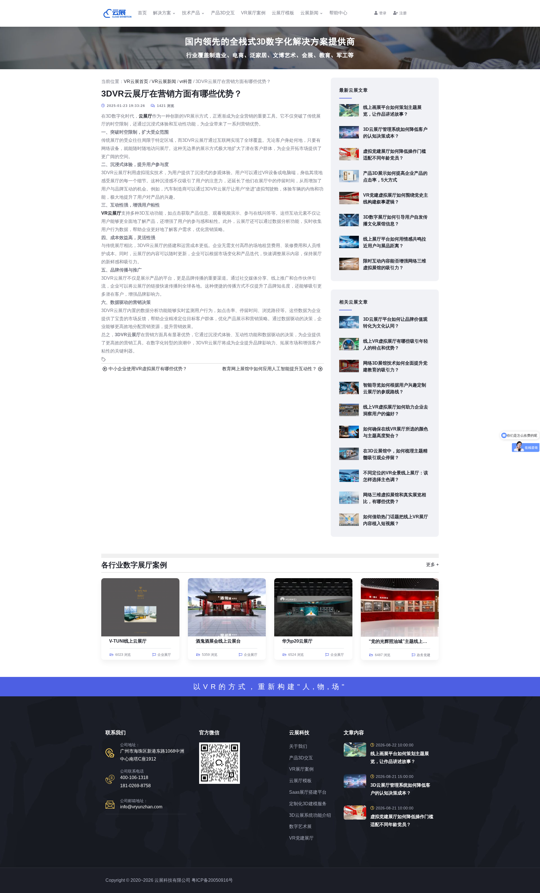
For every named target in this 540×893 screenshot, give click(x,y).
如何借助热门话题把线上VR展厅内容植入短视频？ (395, 520)
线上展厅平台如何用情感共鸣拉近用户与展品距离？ (394, 242)
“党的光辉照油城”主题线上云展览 (402, 641)
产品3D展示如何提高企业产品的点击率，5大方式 (395, 176)
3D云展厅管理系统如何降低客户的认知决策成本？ (395, 132)
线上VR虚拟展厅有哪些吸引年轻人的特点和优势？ (395, 344)
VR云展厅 (111, 213)
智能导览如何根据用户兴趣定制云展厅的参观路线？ (394, 388)
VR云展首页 (136, 81)
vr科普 (185, 81)
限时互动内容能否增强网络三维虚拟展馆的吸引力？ (394, 264)
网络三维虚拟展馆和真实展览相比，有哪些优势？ (394, 498)
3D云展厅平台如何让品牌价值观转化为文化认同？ (395, 322)
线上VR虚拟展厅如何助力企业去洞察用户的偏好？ (395, 410)
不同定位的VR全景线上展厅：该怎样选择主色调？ (395, 476)
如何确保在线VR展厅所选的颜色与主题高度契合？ (395, 432)
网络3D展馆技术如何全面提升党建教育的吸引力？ (395, 366)
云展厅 (145, 116)
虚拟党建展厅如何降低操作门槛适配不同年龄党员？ (394, 154)
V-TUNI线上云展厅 (128, 641)
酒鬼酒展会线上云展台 (218, 641)
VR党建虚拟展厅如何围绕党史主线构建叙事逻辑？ (395, 198)
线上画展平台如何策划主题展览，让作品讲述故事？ (392, 110)
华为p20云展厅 (297, 641)
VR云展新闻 (164, 81)
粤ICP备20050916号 (212, 880)
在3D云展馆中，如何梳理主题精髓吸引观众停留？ (395, 454)
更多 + (432, 564)
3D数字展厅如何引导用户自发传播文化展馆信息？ (395, 220)
